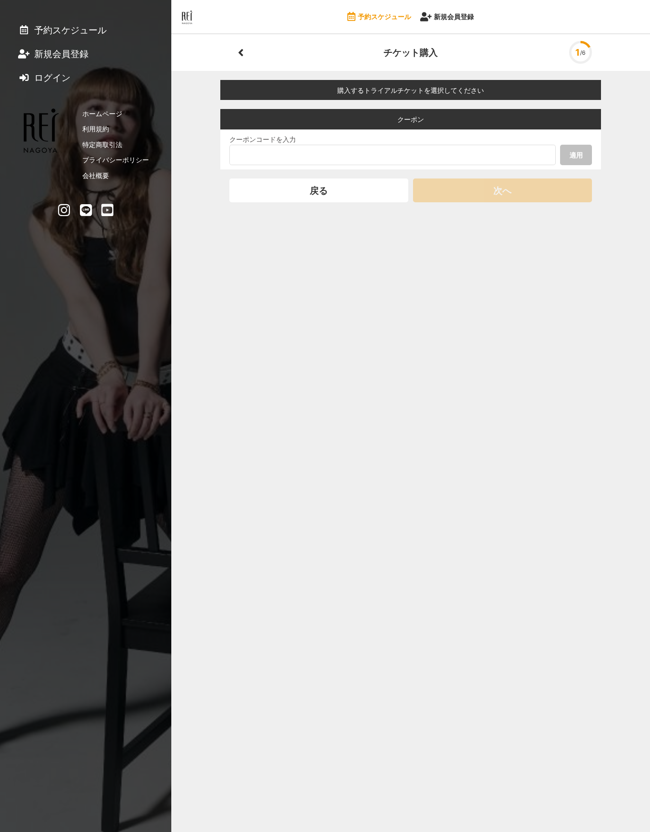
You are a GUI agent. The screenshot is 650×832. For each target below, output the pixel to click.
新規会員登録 (454, 16)
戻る (319, 190)
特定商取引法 (102, 144)
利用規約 (95, 129)
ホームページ (102, 113)
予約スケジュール (384, 16)
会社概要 (95, 175)
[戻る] (240, 52)
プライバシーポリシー (115, 160)
